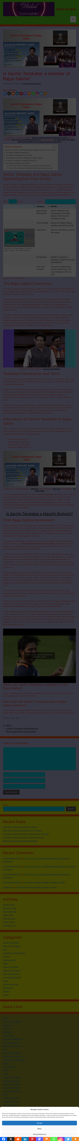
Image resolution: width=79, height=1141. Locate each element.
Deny (39, 1129)
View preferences (39, 1134)
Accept (39, 1123)
